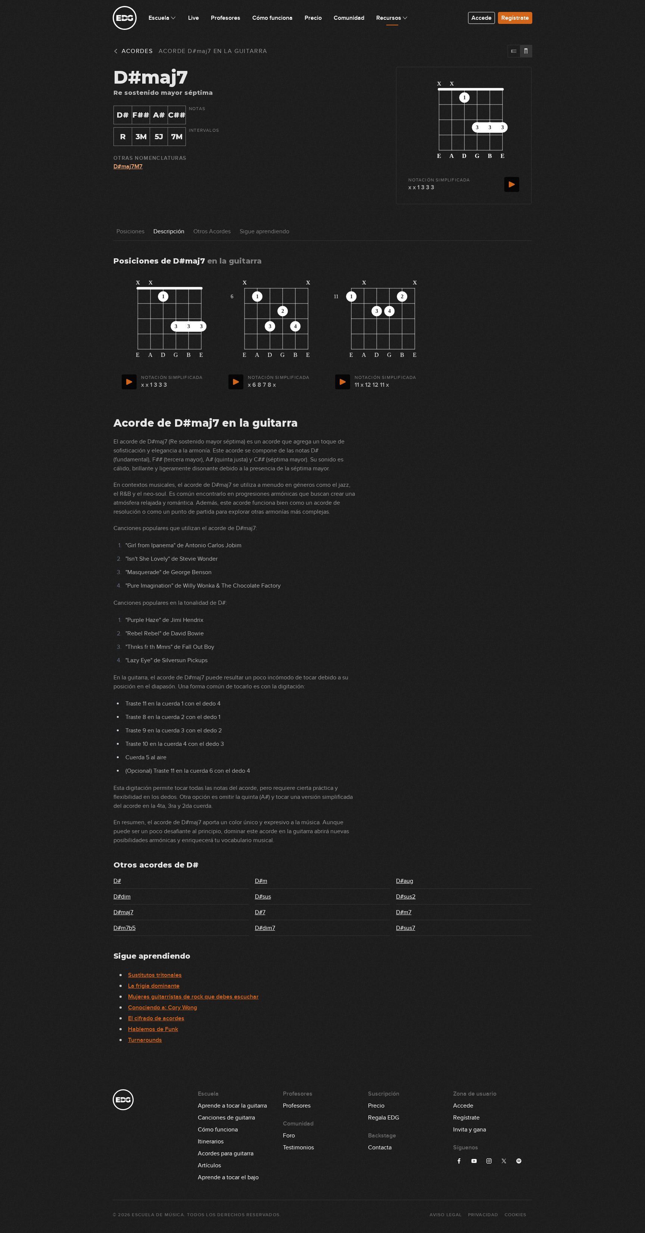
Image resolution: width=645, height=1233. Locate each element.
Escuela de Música (158, 1215)
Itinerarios (211, 1141)
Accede (481, 18)
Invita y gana (469, 1129)
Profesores (297, 1105)
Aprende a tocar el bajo (228, 1177)
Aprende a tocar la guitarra (232, 1105)
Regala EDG (383, 1117)
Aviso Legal (446, 1215)
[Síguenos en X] (504, 1161)
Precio (376, 1105)
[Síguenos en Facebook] (459, 1161)
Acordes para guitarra (225, 1153)
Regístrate (515, 18)
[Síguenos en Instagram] (489, 1161)
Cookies (515, 1215)
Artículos (209, 1165)
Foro (289, 1135)
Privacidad (483, 1215)
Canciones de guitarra (226, 1117)
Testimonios (298, 1147)
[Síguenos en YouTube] (474, 1161)
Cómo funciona (218, 1129)
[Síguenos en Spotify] (519, 1161)
